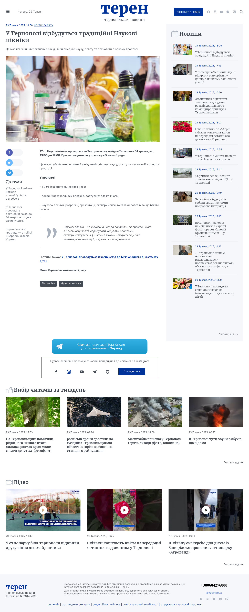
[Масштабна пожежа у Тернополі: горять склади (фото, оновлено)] (155, 412)
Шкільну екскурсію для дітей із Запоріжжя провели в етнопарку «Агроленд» (200, 548)
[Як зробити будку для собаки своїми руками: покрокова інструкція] (182, 199)
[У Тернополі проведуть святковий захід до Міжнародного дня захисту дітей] (182, 288)
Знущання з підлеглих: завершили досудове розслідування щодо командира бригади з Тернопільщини (211, 105)
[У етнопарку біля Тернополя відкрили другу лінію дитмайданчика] (43, 510)
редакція (53, 604)
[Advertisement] (19, 294)
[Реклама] (100, 346)
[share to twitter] (14, 162)
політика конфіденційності (140, 604)
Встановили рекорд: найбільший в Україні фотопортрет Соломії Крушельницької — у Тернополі (210, 229)
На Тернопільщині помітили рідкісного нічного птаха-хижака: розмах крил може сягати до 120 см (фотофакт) (29, 445)
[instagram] (215, 12)
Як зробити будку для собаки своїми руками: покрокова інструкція (211, 203)
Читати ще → (228, 334)
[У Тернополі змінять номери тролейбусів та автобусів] (182, 154)
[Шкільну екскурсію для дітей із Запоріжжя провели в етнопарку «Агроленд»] (206, 510)
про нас (196, 604)
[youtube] (221, 12)
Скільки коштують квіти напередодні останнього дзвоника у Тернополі (124, 545)
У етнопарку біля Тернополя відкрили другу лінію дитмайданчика (42, 545)
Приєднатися (131, 371)
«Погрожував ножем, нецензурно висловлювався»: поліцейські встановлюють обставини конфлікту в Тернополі (214, 261)
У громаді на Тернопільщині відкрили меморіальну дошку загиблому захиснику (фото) (215, 77)
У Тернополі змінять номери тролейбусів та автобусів (19, 193)
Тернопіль (48, 283)
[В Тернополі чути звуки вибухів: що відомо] (216, 412)
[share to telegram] (14, 172)
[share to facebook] (14, 152)
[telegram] (227, 12)
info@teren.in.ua (214, 592)
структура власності (175, 604)
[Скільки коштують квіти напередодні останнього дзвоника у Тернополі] (124, 510)
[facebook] (208, 12)
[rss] (234, 12)
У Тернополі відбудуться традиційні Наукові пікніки (215, 53)
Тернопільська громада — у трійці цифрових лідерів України (19, 234)
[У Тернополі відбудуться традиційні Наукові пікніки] (182, 50)
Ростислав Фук (43, 25)
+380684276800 (214, 585)
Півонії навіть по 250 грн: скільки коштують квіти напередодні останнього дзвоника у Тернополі (212, 134)
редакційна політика (106, 604)
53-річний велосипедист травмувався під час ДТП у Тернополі (214, 179)
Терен (124, 8)
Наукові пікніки (71, 283)
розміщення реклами (76, 604)
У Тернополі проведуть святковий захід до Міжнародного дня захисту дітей (19, 213)
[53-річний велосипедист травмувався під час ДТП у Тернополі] (182, 176)
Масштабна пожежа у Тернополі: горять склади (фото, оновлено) (155, 441)
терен (16, 586)
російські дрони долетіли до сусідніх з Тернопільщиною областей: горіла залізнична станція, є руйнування (90, 445)
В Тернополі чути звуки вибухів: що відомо (215, 441)
